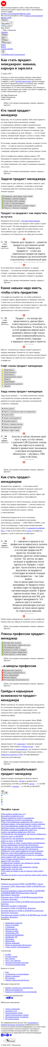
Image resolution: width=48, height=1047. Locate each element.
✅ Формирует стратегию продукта (14, 198)
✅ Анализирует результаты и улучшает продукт (18, 205)
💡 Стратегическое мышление (12, 384)
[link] (4, 39)
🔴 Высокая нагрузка (9, 677)
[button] (3, 45)
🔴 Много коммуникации (10, 675)
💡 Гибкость (6, 379)
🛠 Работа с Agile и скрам (10, 430)
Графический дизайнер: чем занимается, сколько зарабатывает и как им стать (19, 868)
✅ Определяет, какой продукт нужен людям (17, 196)
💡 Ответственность (9, 372)
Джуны (21, 781)
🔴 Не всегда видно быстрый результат (15, 680)
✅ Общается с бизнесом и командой (14, 208)
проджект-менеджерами (30, 221)
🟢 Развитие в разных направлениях (14, 652)
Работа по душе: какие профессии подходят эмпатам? (21, 853)
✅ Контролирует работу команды (13, 201)
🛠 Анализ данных (8, 408)
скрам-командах (21, 749)
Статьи (3, 54)
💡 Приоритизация (8, 381)
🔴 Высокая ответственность (12, 670)
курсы (29, 531)
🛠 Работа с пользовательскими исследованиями (18, 412)
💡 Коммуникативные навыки (12, 377)
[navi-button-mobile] (3, 52)
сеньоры (16, 786)
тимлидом (21, 744)
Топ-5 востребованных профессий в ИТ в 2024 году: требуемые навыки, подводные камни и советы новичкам (23, 827)
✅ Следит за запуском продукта (13, 203)
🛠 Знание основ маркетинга (11, 427)
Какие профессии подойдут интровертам (16, 820)
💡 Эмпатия (6, 386)
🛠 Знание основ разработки (11, 418)
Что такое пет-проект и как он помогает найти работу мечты (24, 875)
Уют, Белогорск (30, 908)
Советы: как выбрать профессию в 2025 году (18, 832)
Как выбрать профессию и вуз (12, 816)
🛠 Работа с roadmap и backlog (12, 424)
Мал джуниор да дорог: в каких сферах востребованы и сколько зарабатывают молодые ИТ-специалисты (22, 848)
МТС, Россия (38, 884)
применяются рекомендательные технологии (19, 1024)
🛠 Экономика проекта (9, 421)
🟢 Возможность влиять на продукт (14, 650)
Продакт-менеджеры (23, 81)
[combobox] (10, 1040)
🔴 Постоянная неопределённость (13, 673)
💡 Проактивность (8, 370)
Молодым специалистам (15, 54)
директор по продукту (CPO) (12, 755)
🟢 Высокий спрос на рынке (11, 643)
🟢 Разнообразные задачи (11, 647)
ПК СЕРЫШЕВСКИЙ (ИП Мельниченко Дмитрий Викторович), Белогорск (23, 893)
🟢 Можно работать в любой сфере (14, 654)
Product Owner (27, 746)
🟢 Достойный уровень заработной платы (16, 645)
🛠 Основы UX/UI (7, 415)
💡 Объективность (8, 374)
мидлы (31, 784)
